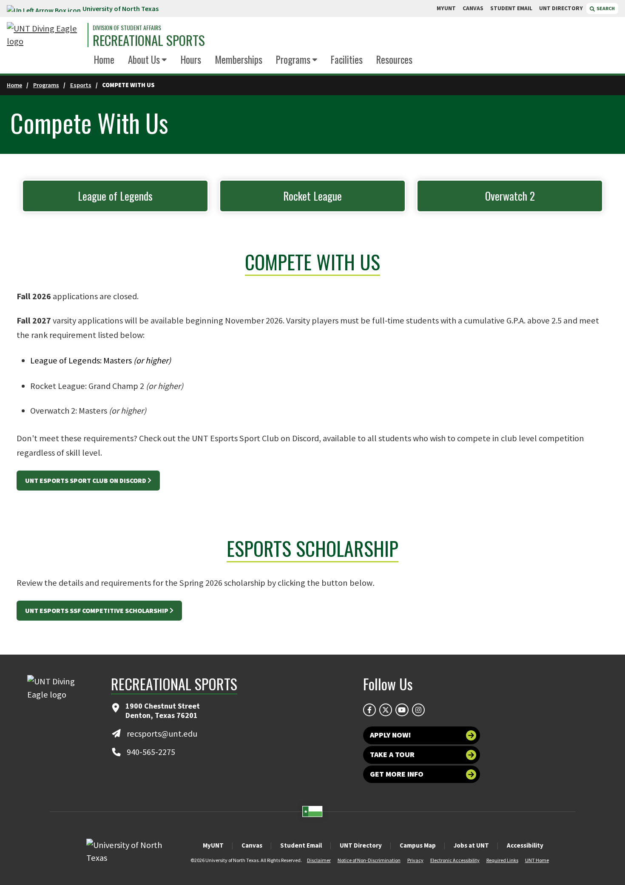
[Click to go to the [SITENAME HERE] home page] (45, 35)
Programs (293, 59)
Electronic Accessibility (455, 860)
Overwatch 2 (510, 196)
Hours (191, 59)
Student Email (301, 845)
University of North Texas (120, 8)
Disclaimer (319, 860)
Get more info (396, 774)
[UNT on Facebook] (369, 709)
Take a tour (392, 754)
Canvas (251, 845)
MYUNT (446, 8)
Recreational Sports (149, 40)
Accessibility (525, 845)
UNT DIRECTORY (561, 8)
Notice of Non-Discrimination (369, 860)
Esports (80, 85)
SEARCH (605, 8)
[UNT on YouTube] (401, 709)
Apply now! (390, 735)
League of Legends (115, 196)
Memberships (238, 59)
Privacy (415, 860)
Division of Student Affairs (127, 27)
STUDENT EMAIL (511, 8)
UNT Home (537, 860)
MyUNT (213, 845)
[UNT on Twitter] (385, 709)
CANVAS (473, 8)
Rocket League (312, 196)
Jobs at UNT (471, 845)
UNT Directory (361, 845)
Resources (394, 59)
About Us (144, 59)
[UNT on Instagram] (418, 709)
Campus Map (418, 845)
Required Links (502, 860)
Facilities (347, 59)
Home (104, 59)
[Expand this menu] (164, 60)
